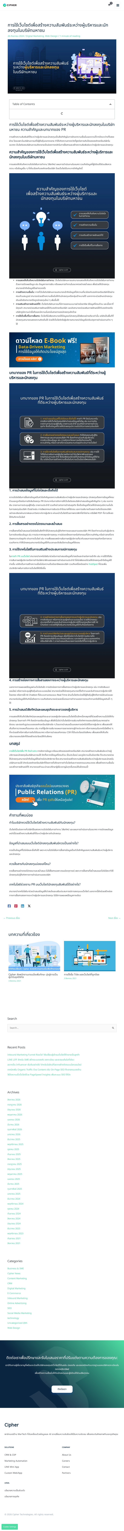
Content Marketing (17, 1278)
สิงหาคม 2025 (13, 1159)
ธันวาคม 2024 (13, 1199)
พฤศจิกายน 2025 (15, 1144)
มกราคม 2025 (13, 1194)
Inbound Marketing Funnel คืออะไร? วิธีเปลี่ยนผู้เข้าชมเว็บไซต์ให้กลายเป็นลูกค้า (43, 1055)
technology (13, 1318)
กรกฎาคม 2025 (14, 1164)
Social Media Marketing (19, 1313)
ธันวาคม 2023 (13, 1228)
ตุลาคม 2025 (13, 1149)
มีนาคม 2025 (13, 1184)
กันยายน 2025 (14, 1154)
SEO (9, 1308)
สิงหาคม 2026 (13, 1099)
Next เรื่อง (114, 918)
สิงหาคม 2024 (13, 1218)
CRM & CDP (10, 1454)
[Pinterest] (15, 906)
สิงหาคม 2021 (13, 1243)
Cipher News (13, 1273)
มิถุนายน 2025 (14, 1169)
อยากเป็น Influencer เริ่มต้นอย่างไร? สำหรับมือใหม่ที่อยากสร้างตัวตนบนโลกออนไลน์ (44, 1064)
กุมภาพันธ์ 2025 (14, 1189)
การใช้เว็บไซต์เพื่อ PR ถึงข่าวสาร (23, 751)
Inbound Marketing (17, 1298)
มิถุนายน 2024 (14, 1223)
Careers (66, 1461)
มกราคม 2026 (13, 1134)
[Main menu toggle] (118, 5)
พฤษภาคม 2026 (14, 1114)
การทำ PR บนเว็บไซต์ (20, 556)
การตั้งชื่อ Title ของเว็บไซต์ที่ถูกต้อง (81, 974)
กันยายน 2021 (14, 1238)
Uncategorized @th (17, 1323)
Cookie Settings (9, 1526)
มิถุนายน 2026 (14, 1109)
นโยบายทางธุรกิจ (12, 1496)
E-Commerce (14, 1293)
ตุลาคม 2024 (13, 1209)
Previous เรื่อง (11, 918)
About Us (66, 1454)
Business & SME (15, 1268)
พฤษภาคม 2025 (14, 1174)
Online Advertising (16, 1303)
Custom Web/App (13, 1473)
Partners (66, 1473)
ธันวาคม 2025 (13, 1139)
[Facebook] (9, 906)
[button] (110, 104)
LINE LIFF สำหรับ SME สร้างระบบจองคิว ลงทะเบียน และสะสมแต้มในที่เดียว (40, 1060)
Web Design (51, 36)
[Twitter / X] (29, 906)
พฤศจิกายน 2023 (15, 1233)
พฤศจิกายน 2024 (15, 1204)
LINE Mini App (12, 1467)
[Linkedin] (22, 906)
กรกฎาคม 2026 (14, 1104)
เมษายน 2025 (13, 1179)
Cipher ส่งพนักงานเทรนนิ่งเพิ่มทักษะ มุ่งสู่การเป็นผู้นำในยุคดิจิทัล (33, 976)
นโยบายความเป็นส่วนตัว (15, 1490)
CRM (9, 1283)
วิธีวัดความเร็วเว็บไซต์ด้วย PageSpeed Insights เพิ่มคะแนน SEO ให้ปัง (38, 1074)
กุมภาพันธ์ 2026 (14, 1129)
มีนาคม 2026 (13, 1124)
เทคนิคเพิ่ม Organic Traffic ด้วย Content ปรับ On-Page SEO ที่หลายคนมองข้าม (44, 1069)
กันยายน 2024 (14, 1213)
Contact (66, 1467)
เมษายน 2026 (13, 1119)
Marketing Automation (16, 1461)
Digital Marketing (35, 36)
